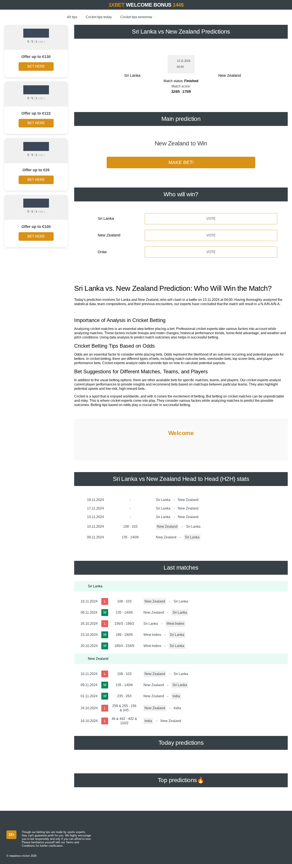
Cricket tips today (99, 17)
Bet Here (36, 66)
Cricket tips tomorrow (136, 17)
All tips (72, 17)
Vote (211, 218)
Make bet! (181, 162)
